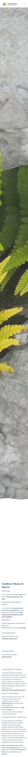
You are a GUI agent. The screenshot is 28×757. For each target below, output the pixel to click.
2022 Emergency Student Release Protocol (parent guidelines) (12, 614)
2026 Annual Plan (7, 657)
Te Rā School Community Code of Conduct (13, 690)
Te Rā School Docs (7, 703)
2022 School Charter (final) (9, 638)
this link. (23, 627)
